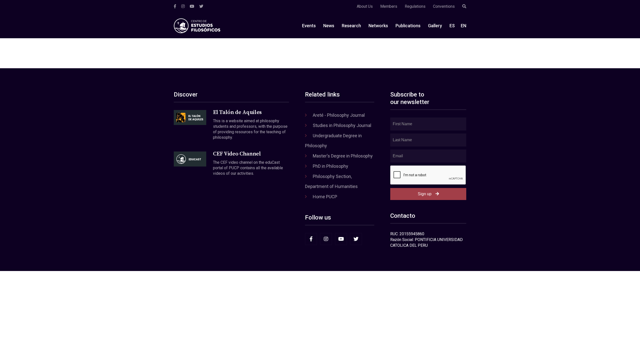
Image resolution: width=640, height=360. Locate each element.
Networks (378, 25)
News (328, 25)
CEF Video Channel (237, 153)
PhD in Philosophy (330, 166)
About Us (365, 6)
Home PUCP (325, 196)
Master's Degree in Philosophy (343, 155)
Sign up (425, 194)
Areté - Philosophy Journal (339, 115)
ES (452, 25)
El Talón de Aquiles (237, 112)
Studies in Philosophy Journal (342, 125)
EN (463, 25)
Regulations (415, 6)
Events (309, 25)
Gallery (435, 25)
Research (351, 25)
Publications (408, 25)
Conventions (444, 6)
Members (388, 6)
